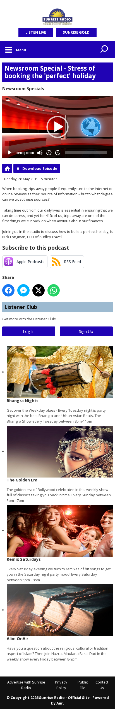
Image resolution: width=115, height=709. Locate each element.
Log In (29, 331)
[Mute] (40, 153)
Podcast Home (7, 168)
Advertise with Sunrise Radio (26, 685)
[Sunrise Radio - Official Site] (57, 16)
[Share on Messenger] (23, 290)
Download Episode (39, 168)
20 (49, 152)
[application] (57, 127)
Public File (83, 685)
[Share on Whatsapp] (53, 290)
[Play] (9, 153)
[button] (57, 127)
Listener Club (20, 306)
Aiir (59, 703)
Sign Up (86, 331)
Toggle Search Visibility (104, 49)
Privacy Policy (61, 685)
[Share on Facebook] (8, 290)
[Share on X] (38, 290)
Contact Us (101, 685)
